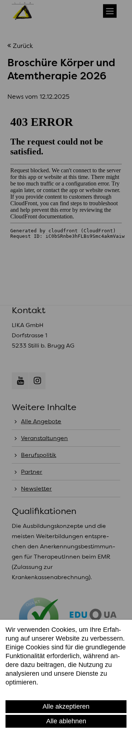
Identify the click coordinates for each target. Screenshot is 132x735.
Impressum (60, 691)
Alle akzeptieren (66, 706)
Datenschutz (24, 691)
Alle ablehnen (66, 721)
